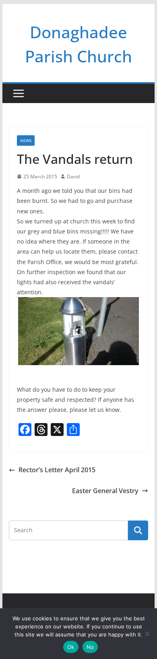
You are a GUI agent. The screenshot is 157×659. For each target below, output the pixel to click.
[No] (147, 634)
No (90, 647)
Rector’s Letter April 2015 (57, 469)
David (73, 176)
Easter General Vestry (105, 490)
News (25, 140)
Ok (70, 647)
